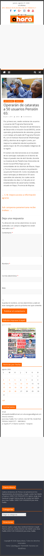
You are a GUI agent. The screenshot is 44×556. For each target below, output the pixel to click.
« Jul (3, 400)
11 (10, 384)
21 (27, 387)
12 (15, 384)
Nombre (6, 263)
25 (10, 391)
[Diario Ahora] (4, 72)
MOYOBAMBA (9, 101)
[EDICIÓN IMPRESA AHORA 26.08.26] (22, 358)
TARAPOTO (19, 101)
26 (15, 391)
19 (15, 387)
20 (21, 387)
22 (32, 387)
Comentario (7, 233)
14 (27, 384)
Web (4, 288)
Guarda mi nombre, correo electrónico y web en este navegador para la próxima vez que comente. (22, 304)
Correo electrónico (10, 276)
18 (10, 387)
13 (21, 384)
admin (18, 117)
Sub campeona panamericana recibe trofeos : (19, 209)
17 (4, 387)
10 (4, 384)
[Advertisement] (22, 47)
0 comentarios (27, 117)
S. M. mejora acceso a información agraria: (19, 196)
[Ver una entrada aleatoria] (39, 72)
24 (4, 391)
